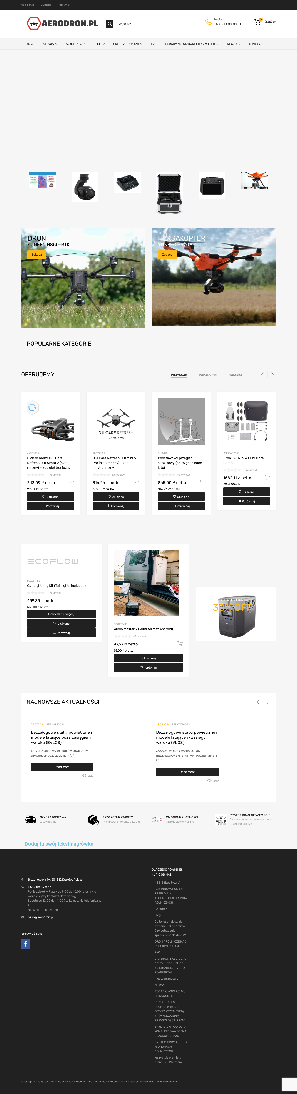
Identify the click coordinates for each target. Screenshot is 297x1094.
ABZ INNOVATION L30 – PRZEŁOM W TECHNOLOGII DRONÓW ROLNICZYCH (171, 895)
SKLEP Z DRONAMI (126, 44)
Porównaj (64, 4)
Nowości (235, 375)
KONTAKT (255, 44)
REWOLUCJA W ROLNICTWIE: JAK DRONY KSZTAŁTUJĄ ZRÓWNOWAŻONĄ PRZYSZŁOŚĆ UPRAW (170, 1011)
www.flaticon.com (167, 1081)
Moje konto (27, 4)
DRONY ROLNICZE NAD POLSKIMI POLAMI (171, 944)
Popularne (208, 375)
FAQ (153, 44)
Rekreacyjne (231, 453)
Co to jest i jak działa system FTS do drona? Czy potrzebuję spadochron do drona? (170, 928)
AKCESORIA (33, 453)
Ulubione (46, 4)
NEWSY (232, 44)
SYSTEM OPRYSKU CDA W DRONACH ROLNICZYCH (171, 1046)
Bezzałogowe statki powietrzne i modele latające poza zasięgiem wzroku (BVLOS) (61, 737)
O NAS (30, 44)
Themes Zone (84, 1081)
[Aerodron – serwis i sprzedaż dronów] (60, 29)
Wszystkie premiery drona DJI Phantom (168, 1060)
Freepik (143, 1081)
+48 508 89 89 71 (224, 24)
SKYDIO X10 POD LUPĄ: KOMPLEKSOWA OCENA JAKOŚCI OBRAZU (171, 1031)
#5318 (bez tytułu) (167, 883)
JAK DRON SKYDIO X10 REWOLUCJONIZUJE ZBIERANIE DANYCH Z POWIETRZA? (170, 965)
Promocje (179, 375)
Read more (62, 767)
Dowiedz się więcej (61, 614)
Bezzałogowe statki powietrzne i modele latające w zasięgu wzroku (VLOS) (186, 737)
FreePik (114, 1081)
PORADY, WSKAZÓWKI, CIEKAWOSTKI (190, 44)
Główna (162, 453)
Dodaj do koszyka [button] (71, 482)
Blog (158, 915)
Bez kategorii (55, 724)
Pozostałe (33, 580)
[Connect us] (25, 945)
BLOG (97, 44)
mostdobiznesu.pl (167, 979)
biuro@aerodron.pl (40, 917)
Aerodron (161, 909)
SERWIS (48, 44)
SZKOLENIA (74, 44)
